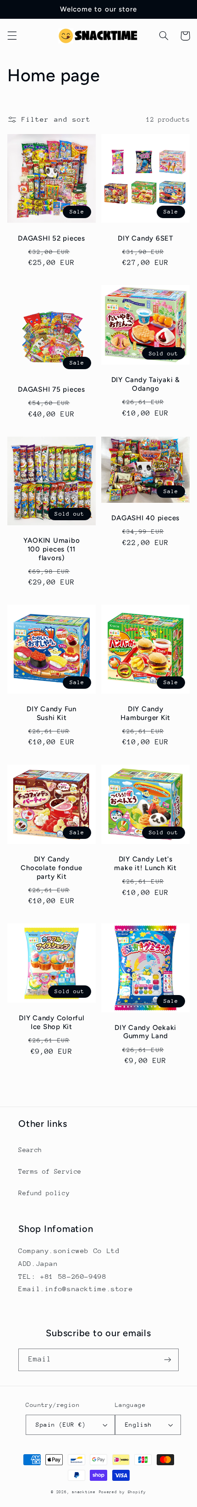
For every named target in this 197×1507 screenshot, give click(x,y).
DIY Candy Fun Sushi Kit (52, 713)
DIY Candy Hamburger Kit (145, 713)
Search (30, 1149)
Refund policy (44, 1193)
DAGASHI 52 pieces (51, 238)
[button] (11, 35)
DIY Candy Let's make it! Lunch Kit (145, 863)
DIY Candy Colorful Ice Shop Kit (51, 1022)
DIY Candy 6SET (145, 238)
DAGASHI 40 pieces (145, 518)
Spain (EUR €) (61, 1424)
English (138, 1424)
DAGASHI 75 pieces (51, 389)
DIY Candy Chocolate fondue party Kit (51, 868)
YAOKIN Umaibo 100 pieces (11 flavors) (51, 549)
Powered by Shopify (122, 1492)
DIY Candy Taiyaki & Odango (145, 384)
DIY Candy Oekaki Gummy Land (145, 1031)
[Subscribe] (167, 1360)
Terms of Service (50, 1171)
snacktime (84, 1492)
